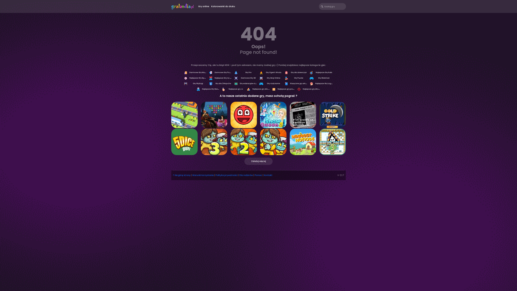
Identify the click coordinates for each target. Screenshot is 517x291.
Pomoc (258, 175)
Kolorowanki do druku (223, 6)
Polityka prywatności (226, 175)
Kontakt (268, 175)
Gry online (203, 6)
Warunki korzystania (203, 175)
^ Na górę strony (182, 175)
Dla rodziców (246, 175)
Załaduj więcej (258, 161)
